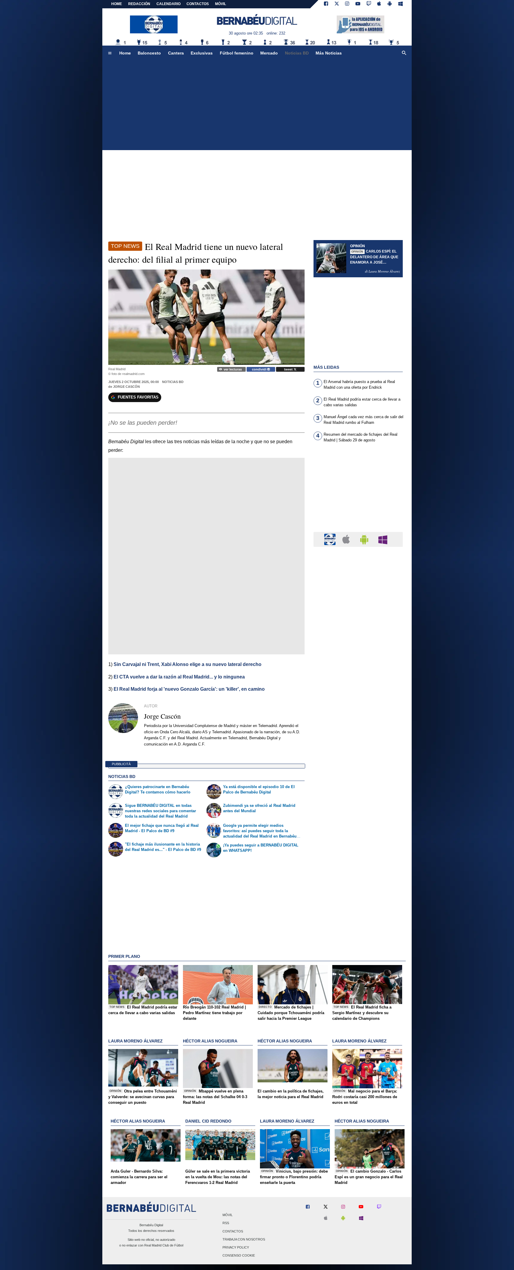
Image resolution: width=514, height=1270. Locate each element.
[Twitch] (369, 4)
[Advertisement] (257, 105)
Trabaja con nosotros (243, 1239)
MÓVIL (220, 4)
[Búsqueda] (404, 53)
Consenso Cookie (238, 1255)
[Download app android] (390, 4)
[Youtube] (358, 4)
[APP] (330, 539)
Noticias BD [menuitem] (297, 53)
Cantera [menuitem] (176, 53)
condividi (259, 369)
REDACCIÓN (139, 4)
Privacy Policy (235, 1247)
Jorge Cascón (126, 386)
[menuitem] (109, 53)
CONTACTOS (198, 4)
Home (116, 4)
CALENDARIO (168, 4)
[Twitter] (337, 4)
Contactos (232, 1231)
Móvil (227, 1215)
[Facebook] (326, 4)
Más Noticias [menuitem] (329, 53)
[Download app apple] (379, 4)
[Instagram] (347, 4)
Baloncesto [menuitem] (149, 53)
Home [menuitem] (125, 53)
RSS (225, 1223)
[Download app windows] (401, 4)
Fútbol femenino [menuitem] (236, 53)
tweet (289, 369)
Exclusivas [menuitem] (202, 53)
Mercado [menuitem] (269, 53)
